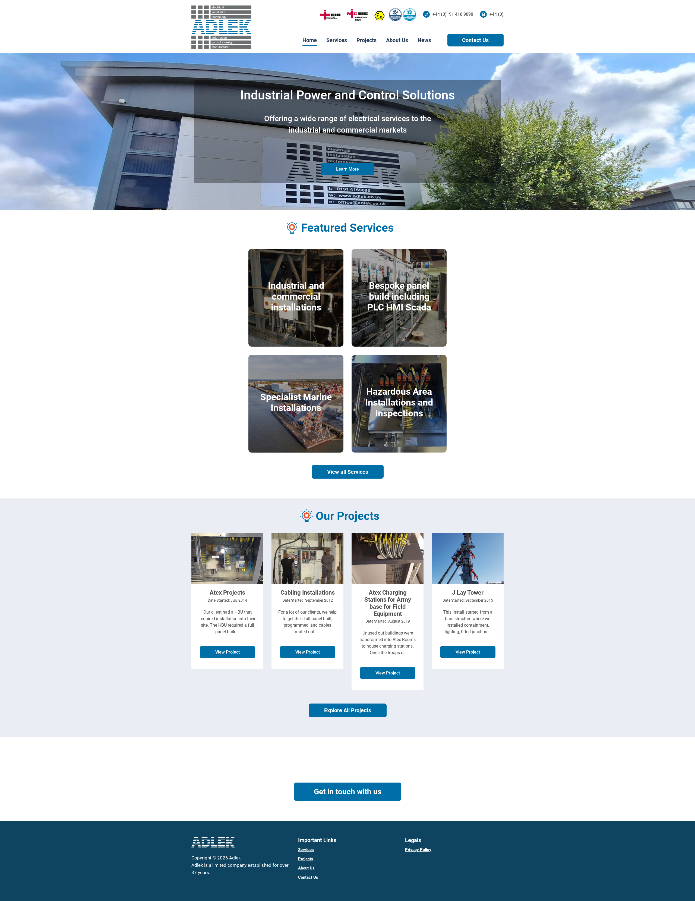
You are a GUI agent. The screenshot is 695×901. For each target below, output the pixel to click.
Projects (366, 40)
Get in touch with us (347, 791)
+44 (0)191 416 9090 (452, 14)
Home (309, 40)
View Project (227, 652)
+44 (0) (496, 14)
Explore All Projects (347, 710)
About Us (397, 40)
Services (336, 40)
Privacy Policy (418, 849)
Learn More (347, 169)
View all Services (347, 472)
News (424, 40)
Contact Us (475, 40)
